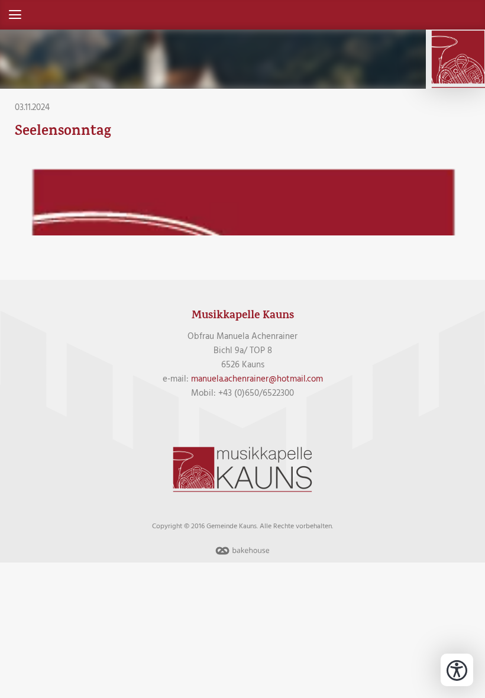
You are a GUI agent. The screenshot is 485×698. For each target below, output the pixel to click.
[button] (242, 15)
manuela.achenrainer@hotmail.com (257, 379)
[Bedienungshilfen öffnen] (457, 670)
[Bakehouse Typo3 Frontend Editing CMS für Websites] (242, 555)
